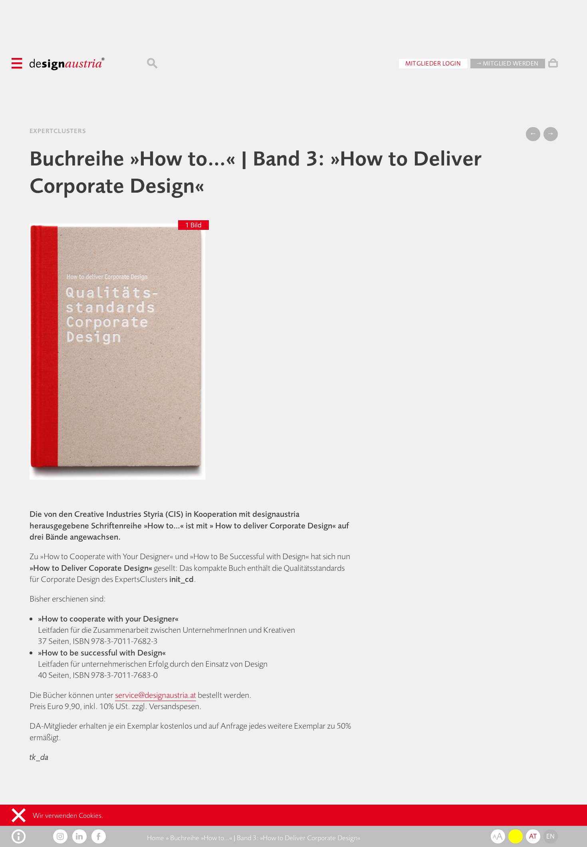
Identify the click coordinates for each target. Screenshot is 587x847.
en (550, 836)
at (533, 836)
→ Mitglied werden (508, 63)
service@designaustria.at (155, 695)
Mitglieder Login (433, 63)
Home (155, 838)
